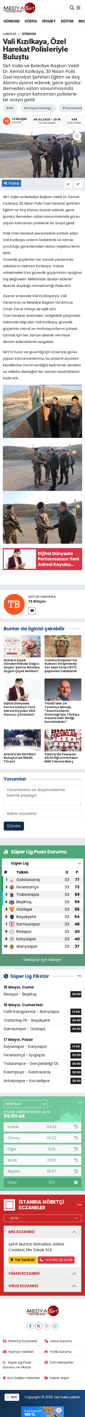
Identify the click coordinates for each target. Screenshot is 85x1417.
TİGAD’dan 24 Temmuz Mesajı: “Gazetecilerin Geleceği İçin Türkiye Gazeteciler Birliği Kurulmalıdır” (62, 712)
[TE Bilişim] (14, 604)
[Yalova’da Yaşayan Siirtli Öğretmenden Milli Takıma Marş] (63, 740)
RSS (13, 1397)
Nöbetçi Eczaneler (22, 1341)
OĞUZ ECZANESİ (23, 1285)
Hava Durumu (61, 1341)
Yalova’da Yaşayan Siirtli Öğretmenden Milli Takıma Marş (61, 758)
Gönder (14, 826)
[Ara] (72, 7)
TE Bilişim (37, 601)
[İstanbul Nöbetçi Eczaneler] (79, 1204)
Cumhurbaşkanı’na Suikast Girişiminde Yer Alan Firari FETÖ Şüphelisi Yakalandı (60, 665)
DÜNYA (31, 21)
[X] (38, 1326)
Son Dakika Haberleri (23, 1378)
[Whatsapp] (55, 1326)
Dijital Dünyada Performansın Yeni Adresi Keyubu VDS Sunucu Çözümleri (19, 708)
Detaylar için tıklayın (42, 959)
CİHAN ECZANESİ (24, 1273)
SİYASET (49, 21)
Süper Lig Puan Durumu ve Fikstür (17, 1364)
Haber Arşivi (59, 1378)
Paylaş (14, 183)
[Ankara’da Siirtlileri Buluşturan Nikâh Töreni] (22, 740)
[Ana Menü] (78, 7)
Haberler (9, 34)
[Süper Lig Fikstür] (79, 976)
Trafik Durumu (60, 1351)
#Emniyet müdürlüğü (37, 108)
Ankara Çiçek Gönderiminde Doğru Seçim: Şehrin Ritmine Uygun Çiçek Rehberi (22, 665)
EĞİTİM (67, 21)
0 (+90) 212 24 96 (59, 1260)
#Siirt (9, 108)
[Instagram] (46, 1326)
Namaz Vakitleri (21, 1351)
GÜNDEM (11, 21)
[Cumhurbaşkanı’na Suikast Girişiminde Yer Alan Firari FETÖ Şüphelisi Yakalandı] (63, 646)
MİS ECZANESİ (21, 1231)
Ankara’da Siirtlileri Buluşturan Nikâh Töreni (20, 758)
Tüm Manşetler (61, 1362)
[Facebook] (30, 1326)
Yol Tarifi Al (24, 1260)
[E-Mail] (32, 610)
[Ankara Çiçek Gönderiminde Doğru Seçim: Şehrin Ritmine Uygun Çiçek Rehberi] (22, 646)
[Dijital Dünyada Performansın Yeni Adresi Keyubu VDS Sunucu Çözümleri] (22, 689)
